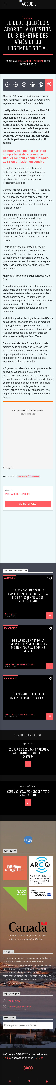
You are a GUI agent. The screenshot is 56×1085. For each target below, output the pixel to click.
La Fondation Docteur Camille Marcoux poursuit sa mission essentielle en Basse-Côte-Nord (28, 596)
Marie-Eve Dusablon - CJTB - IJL (19, 664)
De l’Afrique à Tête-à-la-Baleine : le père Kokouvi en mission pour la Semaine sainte (28, 646)
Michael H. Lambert (30, 61)
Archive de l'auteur (28, 504)
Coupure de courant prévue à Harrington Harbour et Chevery (29, 753)
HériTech (38, 1058)
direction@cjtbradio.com (19, 1006)
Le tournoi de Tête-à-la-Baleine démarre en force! (28, 696)
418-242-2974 (14, 1001)
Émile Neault (10, 614)
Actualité (9, 578)
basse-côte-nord (28, 476)
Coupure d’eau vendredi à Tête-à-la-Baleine (28, 793)
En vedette (10, 628)
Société (28, 19)
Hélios (6, 1058)
